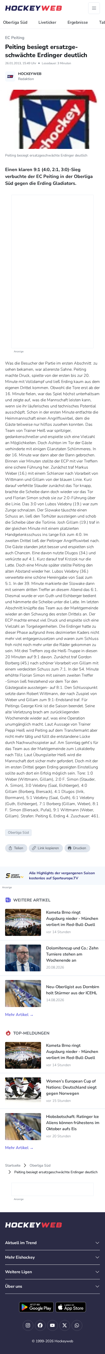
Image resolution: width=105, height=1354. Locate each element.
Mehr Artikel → (19, 1014)
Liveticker (47, 22)
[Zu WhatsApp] (77, 1325)
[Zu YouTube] (52, 1325)
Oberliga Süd (15, 22)
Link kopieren (48, 848)
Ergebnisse (78, 22)
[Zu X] (65, 1325)
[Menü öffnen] (94, 8)
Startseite (12, 1165)
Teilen (18, 848)
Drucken (79, 848)
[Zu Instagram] (28, 1325)
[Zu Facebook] (40, 1325)
